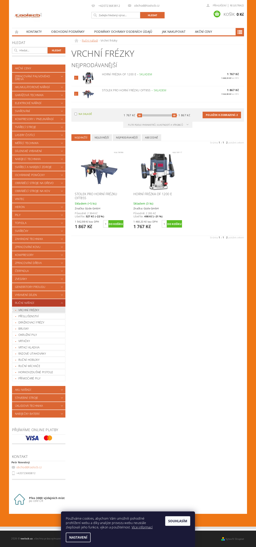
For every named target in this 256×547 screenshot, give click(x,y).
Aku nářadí (23, 390)
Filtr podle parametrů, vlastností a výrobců (156, 124)
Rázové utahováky (32, 353)
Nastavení (78, 537)
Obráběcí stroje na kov (32, 191)
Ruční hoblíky (28, 360)
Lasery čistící (25, 135)
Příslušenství (28, 316)
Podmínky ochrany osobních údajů (123, 32)
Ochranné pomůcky (30, 175)
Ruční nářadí (24, 303)
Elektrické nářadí (28, 103)
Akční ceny (203, 32)
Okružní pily (27, 335)
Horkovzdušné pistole (35, 372)
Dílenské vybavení (28, 151)
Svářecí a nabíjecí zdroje (33, 167)
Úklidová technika (29, 406)
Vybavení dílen (26, 295)
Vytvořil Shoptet (235, 539)
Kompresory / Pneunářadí (34, 119)
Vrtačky (24, 341)
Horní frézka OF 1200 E (127, 74)
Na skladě (85, 114)
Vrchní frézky (28, 310)
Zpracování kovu (28, 247)
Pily (17, 215)
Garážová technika (29, 95)
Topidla (20, 223)
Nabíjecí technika (28, 159)
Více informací (142, 527)
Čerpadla (22, 271)
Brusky (23, 328)
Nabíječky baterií (27, 414)
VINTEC (20, 199)
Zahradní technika (29, 239)
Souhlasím (177, 521)
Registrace (237, 5)
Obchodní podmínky (67, 32)
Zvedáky (21, 279)
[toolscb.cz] (28, 16)
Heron (20, 207)
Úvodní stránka (17, 31)
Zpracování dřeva (28, 263)
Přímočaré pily (29, 378)
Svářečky (21, 231)
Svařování (22, 111)
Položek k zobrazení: (222, 115)
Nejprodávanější (127, 137)
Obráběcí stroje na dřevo (34, 183)
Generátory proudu (30, 287)
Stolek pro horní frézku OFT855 (134, 90)
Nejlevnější (102, 137)
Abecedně (151, 137)
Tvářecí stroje (25, 127)
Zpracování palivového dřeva (32, 77)
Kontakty (34, 32)
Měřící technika (27, 143)
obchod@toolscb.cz (29, 467)
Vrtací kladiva (28, 347)
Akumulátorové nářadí (32, 87)
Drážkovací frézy (31, 322)
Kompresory (24, 255)
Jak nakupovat (173, 32)
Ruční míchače (29, 366)
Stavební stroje (26, 398)
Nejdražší (81, 137)
